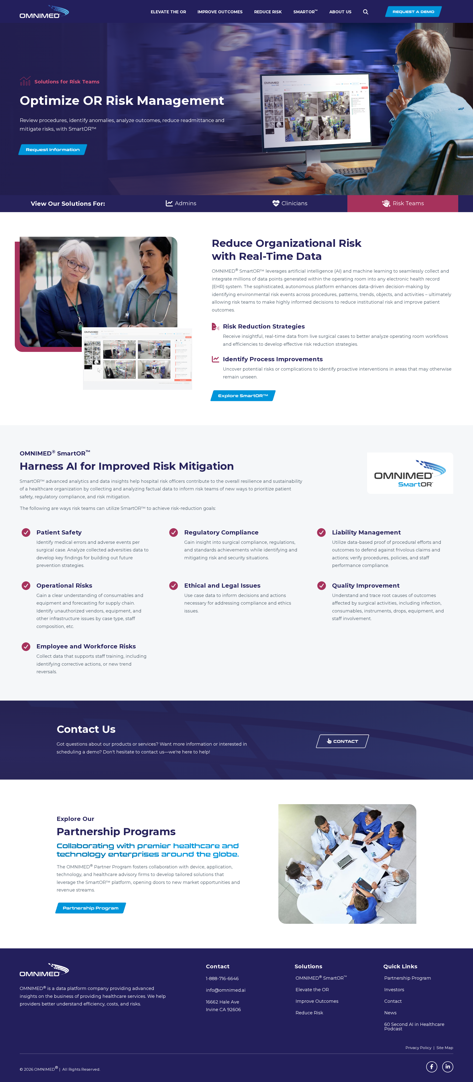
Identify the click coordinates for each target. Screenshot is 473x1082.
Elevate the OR (168, 12)
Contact (393, 1001)
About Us (340, 12)
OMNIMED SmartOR (321, 978)
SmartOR (305, 11)
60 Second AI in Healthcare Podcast (414, 1027)
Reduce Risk (268, 12)
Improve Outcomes (220, 12)
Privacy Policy (418, 1047)
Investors (394, 989)
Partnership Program (407, 978)
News (390, 1013)
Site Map (445, 1047)
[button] (366, 12)
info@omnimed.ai (226, 990)
